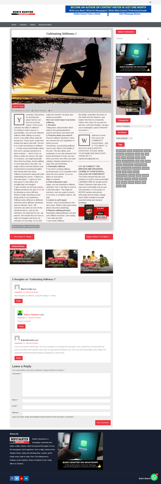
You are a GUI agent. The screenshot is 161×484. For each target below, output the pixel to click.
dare (143, 158)
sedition (124, 182)
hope (124, 172)
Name (15, 400)
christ (123, 158)
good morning (126, 168)
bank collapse (138, 151)
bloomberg (120, 154)
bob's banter (18, 226)
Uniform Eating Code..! (56, 265)
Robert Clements (40, 111)
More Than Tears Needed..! (23, 262)
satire (50, 258)
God (118, 168)
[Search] (148, 39)
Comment (16, 373)
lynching (131, 175)
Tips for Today (18, 106)
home (118, 172)
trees (143, 182)
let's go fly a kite (122, 175)
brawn (137, 154)
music (138, 175)
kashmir (136, 172)
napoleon (120, 179)
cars (147, 154)
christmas (130, 158)
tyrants (119, 186)
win (124, 186)
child (118, 158)
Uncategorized (18, 255)
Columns (23, 25)
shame (131, 182)
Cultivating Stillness (32, 226)
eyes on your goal (128, 161)
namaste (145, 175)
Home (13, 25)
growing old (136, 168)
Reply (18, 301)
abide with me (121, 151)
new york (128, 179)
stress (39, 190)
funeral (147, 161)
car (142, 154)
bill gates (147, 151)
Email (15, 406)
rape (118, 182)
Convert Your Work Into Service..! (95, 271)
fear (142, 161)
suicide (137, 182)
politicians (143, 179)
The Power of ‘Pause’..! (23, 237)
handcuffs (145, 168)
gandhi (119, 165)
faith (137, 161)
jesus (129, 172)
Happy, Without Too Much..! (98, 237)
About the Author (45, 25)
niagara (135, 179)
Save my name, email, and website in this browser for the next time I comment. (42, 417)
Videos (32, 25)
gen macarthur (128, 165)
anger (130, 151)
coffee (138, 158)
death (118, 161)
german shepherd (140, 165)
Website (15, 412)
